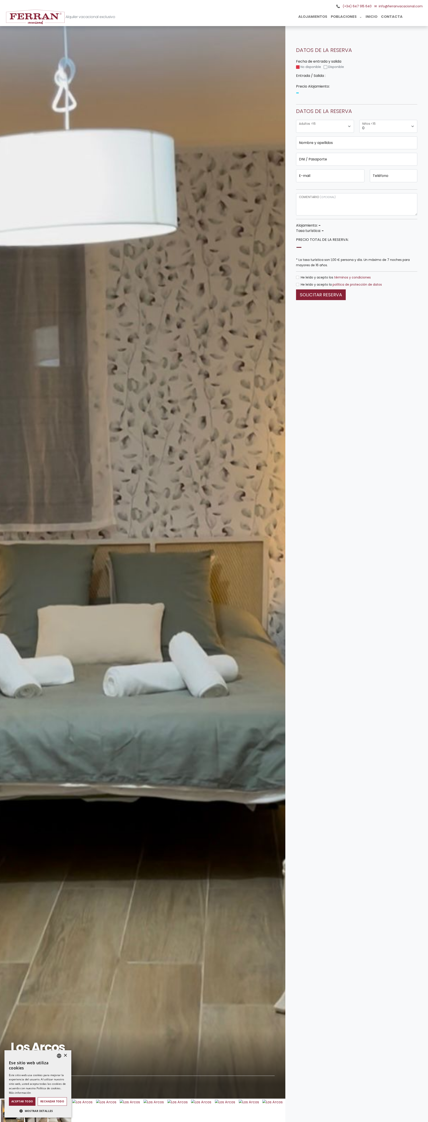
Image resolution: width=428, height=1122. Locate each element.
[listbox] (59, 1056)
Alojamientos (312, 16)
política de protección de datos (357, 284)
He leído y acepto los (336, 277)
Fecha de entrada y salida (320, 64)
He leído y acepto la (341, 284)
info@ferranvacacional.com (401, 6)
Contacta (392, 16)
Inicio (371, 16)
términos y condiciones (352, 277)
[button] (38, 1111)
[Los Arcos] (82, 1101)
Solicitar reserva (321, 295)
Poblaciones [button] (344, 16)
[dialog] (37, 1084)
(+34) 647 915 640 (357, 6)
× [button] (65, 1055)
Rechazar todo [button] (52, 1101)
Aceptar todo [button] (22, 1101)
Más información (20, 1093)
